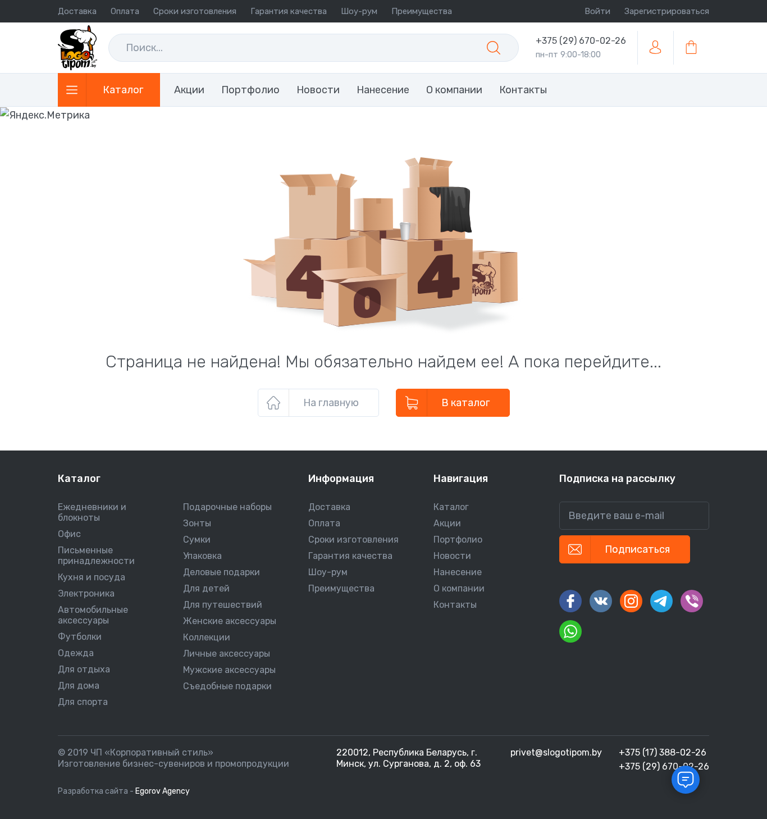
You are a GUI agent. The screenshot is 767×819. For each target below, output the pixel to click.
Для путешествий (222, 604)
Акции (447, 523)
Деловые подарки (221, 572)
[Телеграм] (661, 601)
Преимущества (421, 11)
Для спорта (83, 702)
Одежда (76, 653)
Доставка (77, 11)
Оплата (125, 11)
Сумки (197, 539)
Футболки (80, 636)
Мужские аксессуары (229, 670)
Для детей (206, 588)
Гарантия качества (288, 11)
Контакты (455, 604)
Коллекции (206, 637)
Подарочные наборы (227, 507)
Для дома (78, 685)
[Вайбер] (692, 601)
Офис (69, 534)
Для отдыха (84, 669)
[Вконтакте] (601, 601)
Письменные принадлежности (96, 555)
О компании (459, 588)
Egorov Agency (162, 791)
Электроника (86, 593)
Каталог (451, 507)
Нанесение (457, 572)
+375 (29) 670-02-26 (581, 40)
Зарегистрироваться (666, 11)
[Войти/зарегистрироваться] (655, 47)
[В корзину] (691, 47)
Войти (597, 11)
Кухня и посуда (91, 577)
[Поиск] (494, 48)
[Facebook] (570, 601)
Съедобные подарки (227, 686)
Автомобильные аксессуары (93, 615)
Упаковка (202, 555)
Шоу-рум (359, 11)
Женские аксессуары (229, 621)
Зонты (197, 523)
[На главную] (77, 47)
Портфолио (457, 539)
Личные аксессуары (226, 653)
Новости (452, 555)
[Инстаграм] (631, 601)
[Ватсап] (570, 631)
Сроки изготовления (194, 11)
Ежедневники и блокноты (92, 512)
